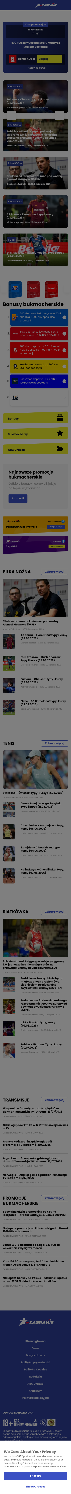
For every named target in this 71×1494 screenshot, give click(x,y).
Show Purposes (35, 1487)
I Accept (35, 1476)
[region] (35, 1467)
